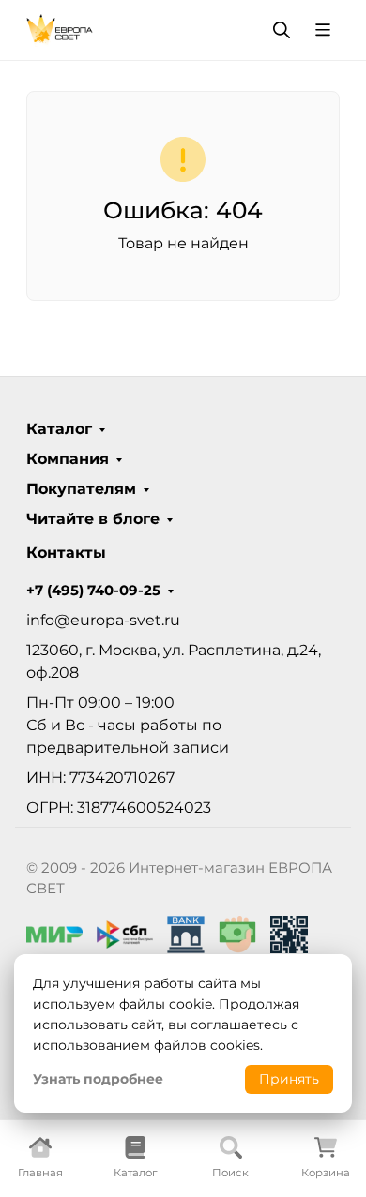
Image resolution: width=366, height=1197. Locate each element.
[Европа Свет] (59, 28)
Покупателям (81, 489)
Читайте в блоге (93, 519)
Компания (67, 459)
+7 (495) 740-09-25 (93, 590)
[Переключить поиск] (281, 30)
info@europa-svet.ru (103, 620)
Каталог (59, 429)
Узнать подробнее (98, 1078)
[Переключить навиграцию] (323, 30)
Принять (289, 1078)
